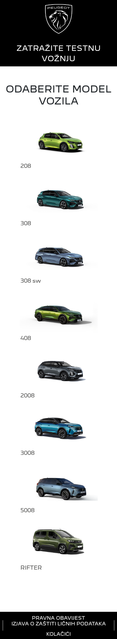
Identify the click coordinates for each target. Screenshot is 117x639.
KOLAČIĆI (58, 633)
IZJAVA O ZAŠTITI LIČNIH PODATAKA (58, 623)
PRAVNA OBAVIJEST (58, 617)
